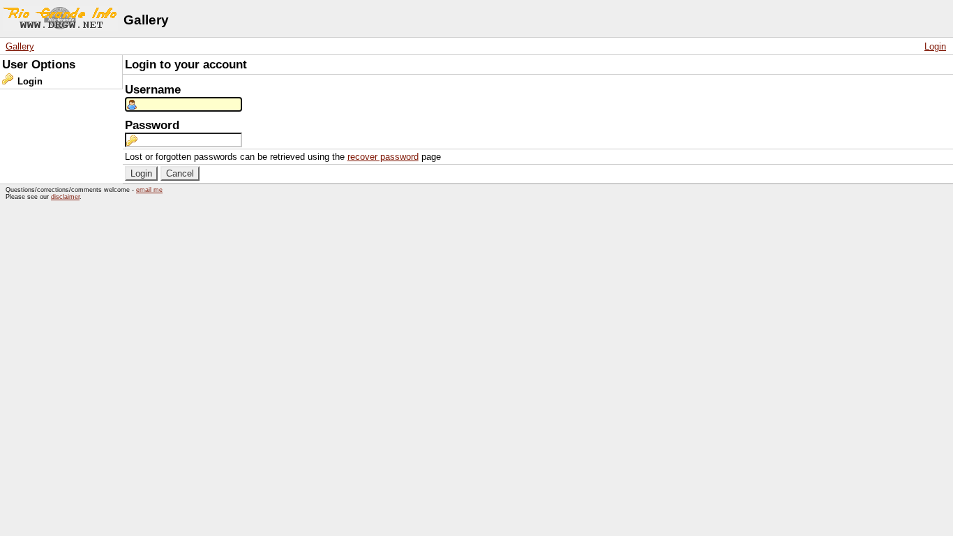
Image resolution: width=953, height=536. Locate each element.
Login (935, 46)
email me (149, 189)
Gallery (20, 46)
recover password (383, 156)
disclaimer (65, 196)
